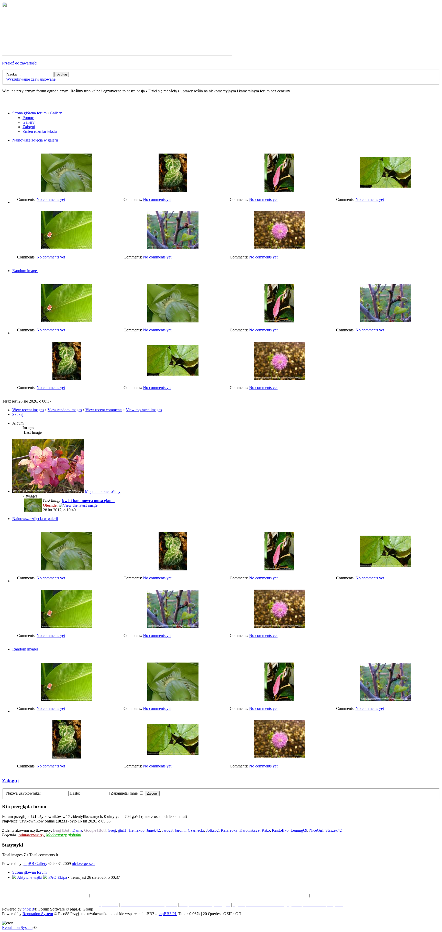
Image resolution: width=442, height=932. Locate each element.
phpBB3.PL (167, 914)
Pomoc (28, 117)
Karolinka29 (249, 830)
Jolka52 (212, 830)
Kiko (266, 830)
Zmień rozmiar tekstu (40, 131)
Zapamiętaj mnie (125, 793)
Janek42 (153, 830)
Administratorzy (31, 835)
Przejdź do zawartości (19, 63)
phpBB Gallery (35, 863)
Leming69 (299, 830)
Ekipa (62, 877)
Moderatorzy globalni (63, 835)
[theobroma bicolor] (385, 187)
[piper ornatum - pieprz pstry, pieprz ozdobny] (173, 190)
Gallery (56, 113)
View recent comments (103, 410)
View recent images (28, 410)
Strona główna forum (29, 113)
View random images (65, 410)
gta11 (122, 830)
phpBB (28, 909)
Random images (25, 270)
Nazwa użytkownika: (23, 793)
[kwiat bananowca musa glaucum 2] (66, 190)
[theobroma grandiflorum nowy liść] (279, 190)
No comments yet (51, 199)
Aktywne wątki (29, 877)
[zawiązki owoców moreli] (172, 248)
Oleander (50, 505)
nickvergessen (83, 863)
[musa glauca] (66, 248)
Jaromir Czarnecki (189, 830)
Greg (112, 830)
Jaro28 (167, 830)
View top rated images (144, 410)
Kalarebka (229, 830)
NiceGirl (316, 830)
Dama (77, 830)
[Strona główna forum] (117, 54)
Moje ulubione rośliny (102, 491)
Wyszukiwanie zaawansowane (31, 79)
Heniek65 (137, 830)
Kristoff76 (280, 830)
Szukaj (17, 414)
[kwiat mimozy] (279, 248)
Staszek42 (333, 830)
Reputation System (38, 914)
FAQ (52, 877)
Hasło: (75, 793)
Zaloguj (29, 127)
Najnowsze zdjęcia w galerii (35, 140)
